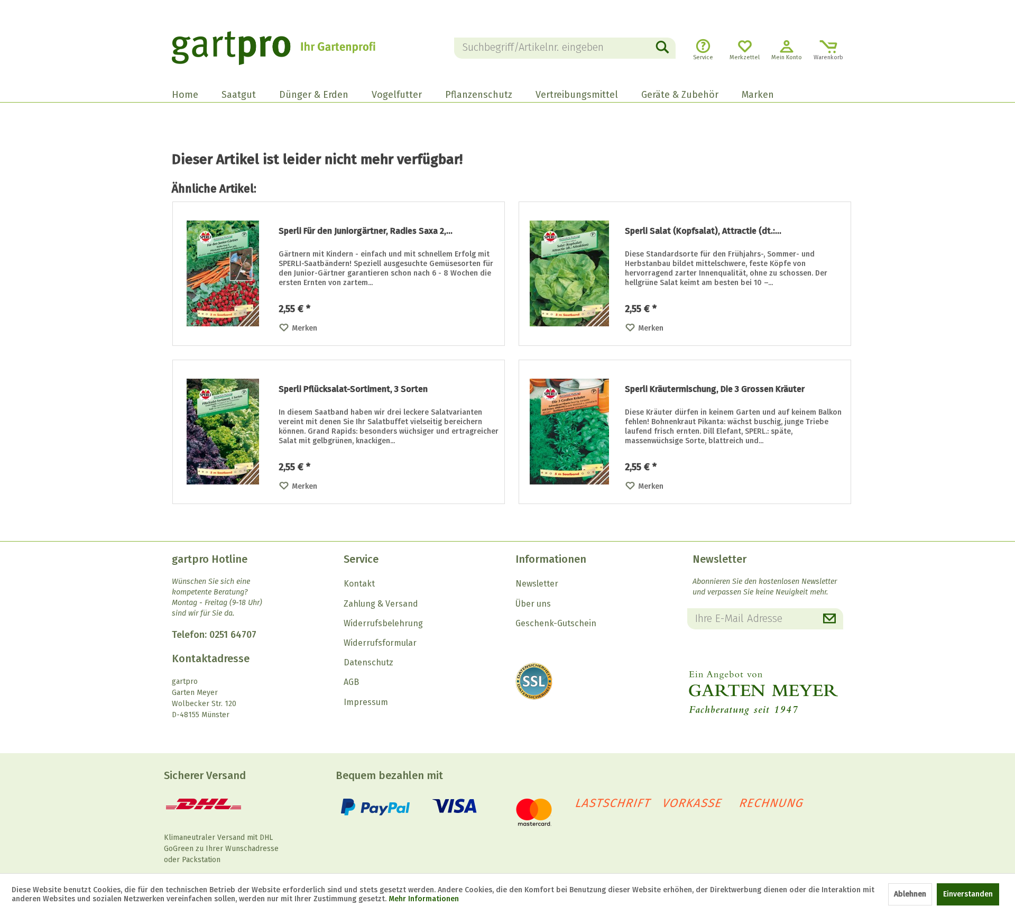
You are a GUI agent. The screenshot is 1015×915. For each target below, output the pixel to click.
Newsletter (536, 584)
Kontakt (359, 584)
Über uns (533, 604)
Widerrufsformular (380, 643)
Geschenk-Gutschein (555, 623)
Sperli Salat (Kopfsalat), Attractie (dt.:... (703, 231)
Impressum (366, 702)
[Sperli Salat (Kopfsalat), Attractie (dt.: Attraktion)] (569, 274)
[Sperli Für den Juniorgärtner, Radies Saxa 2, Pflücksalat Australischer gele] (223, 274)
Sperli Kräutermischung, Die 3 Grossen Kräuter (715, 389)
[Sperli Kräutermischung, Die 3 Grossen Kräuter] (569, 432)
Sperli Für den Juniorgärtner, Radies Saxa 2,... (366, 231)
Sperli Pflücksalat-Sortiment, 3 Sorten (353, 389)
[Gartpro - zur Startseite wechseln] (288, 48)
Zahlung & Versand (381, 604)
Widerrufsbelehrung (383, 623)
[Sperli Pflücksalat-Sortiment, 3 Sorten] (223, 432)
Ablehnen (910, 894)
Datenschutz (368, 662)
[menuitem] (565, 48)
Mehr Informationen (424, 898)
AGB (351, 682)
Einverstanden (968, 894)
